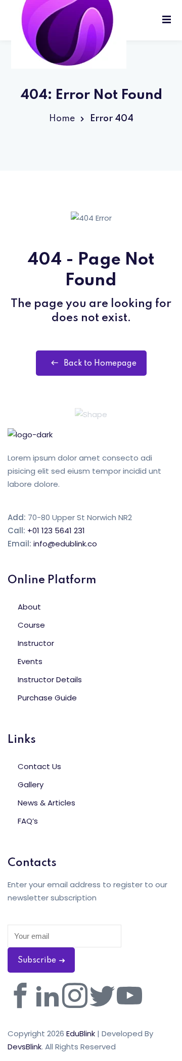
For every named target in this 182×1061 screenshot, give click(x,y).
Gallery (30, 784)
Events (30, 661)
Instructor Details (50, 679)
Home (62, 118)
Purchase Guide (47, 697)
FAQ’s (28, 821)
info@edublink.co (65, 543)
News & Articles (46, 802)
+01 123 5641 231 (56, 530)
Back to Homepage (100, 364)
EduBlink (80, 1033)
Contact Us (39, 766)
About (29, 606)
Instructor (36, 643)
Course (31, 625)
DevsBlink (24, 1046)
